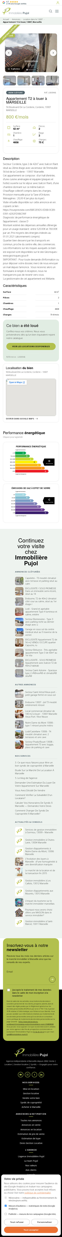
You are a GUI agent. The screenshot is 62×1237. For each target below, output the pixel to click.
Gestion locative (31, 1093)
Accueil (6, 19)
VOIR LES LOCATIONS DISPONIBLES (31, 346)
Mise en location (31, 1088)
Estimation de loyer (31, 1138)
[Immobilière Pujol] (31, 1052)
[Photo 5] (52, 80)
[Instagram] (27, 1074)
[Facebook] (34, 1074)
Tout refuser (17, 1222)
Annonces (16, 19)
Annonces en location (31, 1129)
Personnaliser (44, 1222)
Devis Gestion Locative (31, 1143)
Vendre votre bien (31, 1098)
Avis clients (31, 1170)
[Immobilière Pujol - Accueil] (15, 11)
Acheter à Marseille (31, 1107)
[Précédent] (8, 53)
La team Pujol (31, 1160)
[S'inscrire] (52, 979)
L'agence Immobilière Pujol (31, 1156)
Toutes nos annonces (31, 1120)
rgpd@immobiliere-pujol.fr (17, 1034)
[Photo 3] (23, 80)
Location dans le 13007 (33, 19)
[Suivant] (53, 53)
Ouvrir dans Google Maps (20, 419)
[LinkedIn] (41, 1074)
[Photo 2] (9, 80)
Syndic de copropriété (31, 1102)
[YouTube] (20, 1074)
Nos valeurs (31, 1165)
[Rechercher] (50, 11)
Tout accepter (31, 1229)
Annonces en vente (31, 1124)
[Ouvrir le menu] (57, 11)
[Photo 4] (38, 80)
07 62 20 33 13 (38, 1032)
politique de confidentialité (38, 1192)
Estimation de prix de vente (31, 1134)
